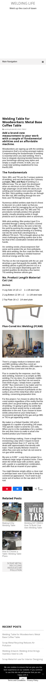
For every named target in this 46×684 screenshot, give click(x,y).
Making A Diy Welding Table (8, 524)
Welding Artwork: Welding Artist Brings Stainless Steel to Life (21, 652)
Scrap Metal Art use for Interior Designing (22, 659)
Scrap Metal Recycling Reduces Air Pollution (14, 566)
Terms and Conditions (16, 680)
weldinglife (8, 129)
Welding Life (23, 3)
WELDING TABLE (20, 129)
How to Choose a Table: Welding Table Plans (11, 553)
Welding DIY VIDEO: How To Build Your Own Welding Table (33, 525)
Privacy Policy (32, 680)
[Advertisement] (23, 34)
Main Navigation (9, 61)
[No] (43, 674)
